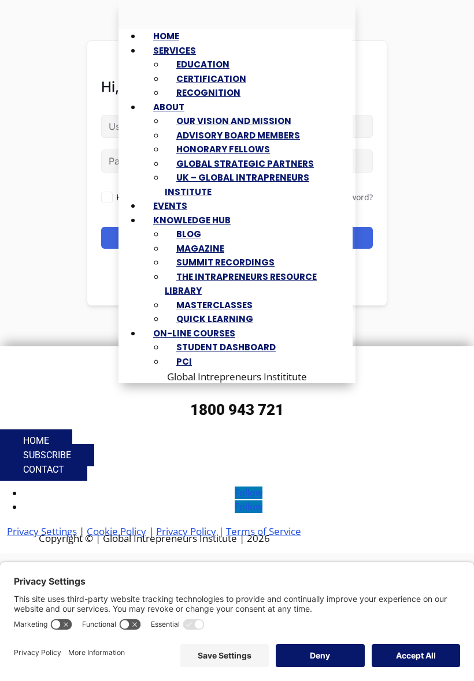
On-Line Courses (194, 333)
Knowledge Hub (192, 220)
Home (166, 36)
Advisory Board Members (238, 135)
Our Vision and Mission (233, 121)
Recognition (208, 93)
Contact (43, 469)
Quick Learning (214, 319)
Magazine (200, 248)
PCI (184, 362)
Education (202, 64)
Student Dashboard (226, 347)
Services (174, 50)
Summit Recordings (225, 262)
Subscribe (47, 455)
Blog (188, 234)
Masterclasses (214, 305)
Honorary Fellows (223, 149)
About (168, 107)
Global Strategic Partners (245, 164)
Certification (211, 79)
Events (170, 206)
